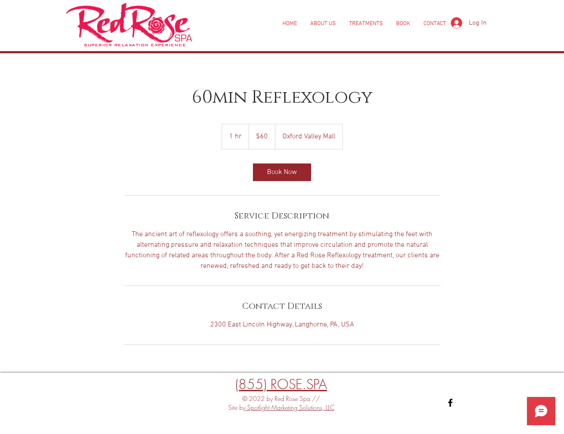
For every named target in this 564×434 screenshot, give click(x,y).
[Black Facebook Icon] (450, 402)
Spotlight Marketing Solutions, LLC (289, 407)
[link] (282, 172)
